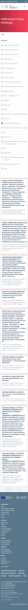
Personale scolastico (6, 540)
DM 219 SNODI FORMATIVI (10, 64)
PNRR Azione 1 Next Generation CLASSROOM (15, 114)
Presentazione (4, 523)
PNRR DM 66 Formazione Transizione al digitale (15, 128)
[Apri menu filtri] (26, 34)
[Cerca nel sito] (24, 7)
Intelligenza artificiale (9, 91)
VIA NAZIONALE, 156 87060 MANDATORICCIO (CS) (16, 581)
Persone (3, 535)
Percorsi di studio (5, 544)
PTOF (5, 148)
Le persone (3, 526)
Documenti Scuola (8, 73)
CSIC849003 (14, 592)
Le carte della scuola (6, 530)
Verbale (5, 169)
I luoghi (2, 524)
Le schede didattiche (6, 551)
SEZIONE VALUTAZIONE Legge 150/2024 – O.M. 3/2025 (15, 157)
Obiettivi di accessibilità (15, 576)
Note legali (3, 576)
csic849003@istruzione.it (9, 585)
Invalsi (2, 516)
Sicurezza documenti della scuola (12, 164)
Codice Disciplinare (8, 59)
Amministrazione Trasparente (8, 570)
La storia (3, 533)
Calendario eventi (5, 561)
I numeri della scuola (6, 528)
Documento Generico (9, 77)
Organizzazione (4, 532)
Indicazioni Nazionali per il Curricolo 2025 (14, 86)
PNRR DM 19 (7, 119)
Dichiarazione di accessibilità (8, 573)
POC (5, 132)
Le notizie (3, 558)
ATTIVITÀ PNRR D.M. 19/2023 (11, 50)
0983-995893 (9, 583)
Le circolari (3, 560)
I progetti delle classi (6, 553)
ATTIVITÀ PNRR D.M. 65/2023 (11, 54)
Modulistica (6, 100)
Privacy (25, 576)
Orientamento (7, 105)
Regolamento (7, 153)
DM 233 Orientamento (9, 68)
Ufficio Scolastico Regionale (7, 508)
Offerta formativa (5, 549)
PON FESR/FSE (7, 137)
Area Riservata (4, 566)
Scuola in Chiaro (5, 512)
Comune (3, 517)
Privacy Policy (21, 573)
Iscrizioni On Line (5, 514)
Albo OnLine (4, 563)
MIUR (2, 507)
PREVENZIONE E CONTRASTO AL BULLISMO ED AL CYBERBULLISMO (15, 142)
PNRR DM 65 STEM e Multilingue (12, 123)
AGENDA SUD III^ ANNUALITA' (11, 45)
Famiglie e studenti (5, 542)
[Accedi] (25, 1)
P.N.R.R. (5, 109)
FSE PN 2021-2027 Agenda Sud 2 (12, 82)
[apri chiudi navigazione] (2, 6)
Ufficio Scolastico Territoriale (8, 510)
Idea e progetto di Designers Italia (19, 604)
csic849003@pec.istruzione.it (7, 588)
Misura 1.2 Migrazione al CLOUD (11, 96)
